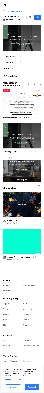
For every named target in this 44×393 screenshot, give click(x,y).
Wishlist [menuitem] (26, 320)
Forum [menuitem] (25, 304)
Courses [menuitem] (6, 314)
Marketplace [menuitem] (8, 291)
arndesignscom (10, 152)
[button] (29, 17)
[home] (5, 5)
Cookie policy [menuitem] (28, 361)
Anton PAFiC (12, 223)
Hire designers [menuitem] (29, 285)
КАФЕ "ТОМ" (12, 221)
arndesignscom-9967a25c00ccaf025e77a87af (17, 118)
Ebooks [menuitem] (6, 325)
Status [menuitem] (25, 325)
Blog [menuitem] (5, 320)
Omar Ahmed (12, 260)
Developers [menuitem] (28, 314)
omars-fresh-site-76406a (18, 257)
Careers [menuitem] (6, 346)
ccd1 (5, 185)
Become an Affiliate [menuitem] (31, 346)
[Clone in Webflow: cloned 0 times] (37, 17)
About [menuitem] (5, 340)
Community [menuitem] (28, 309)
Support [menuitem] (6, 304)
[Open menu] (40, 4)
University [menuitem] (7, 309)
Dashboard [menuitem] (7, 285)
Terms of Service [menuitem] (10, 361)
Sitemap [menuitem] (26, 340)
